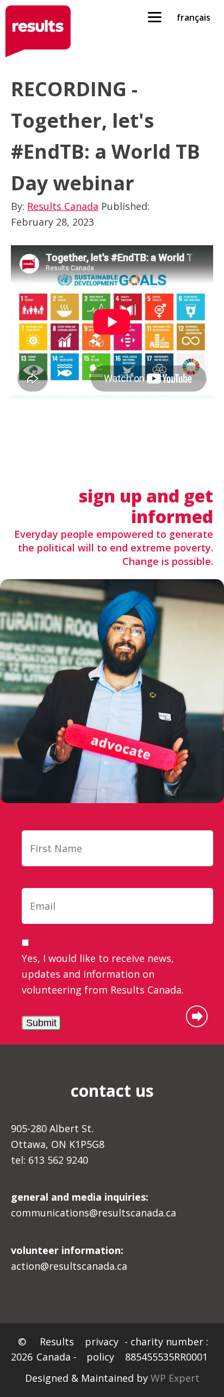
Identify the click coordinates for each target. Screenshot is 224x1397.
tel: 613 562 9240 (49, 1159)
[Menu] (155, 16)
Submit (41, 1022)
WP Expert (175, 1377)
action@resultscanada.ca (69, 1258)
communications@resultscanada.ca (93, 1204)
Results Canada (62, 206)
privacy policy (102, 1349)
